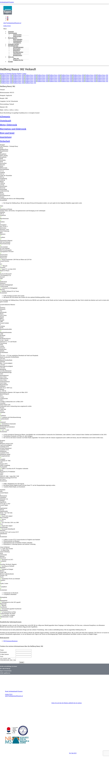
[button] (49, 29)
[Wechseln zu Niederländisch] (7, 17)
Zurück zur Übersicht (5, 73)
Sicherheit (5, 141)
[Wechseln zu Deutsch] (7, 20)
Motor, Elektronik (8, 124)
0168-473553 (7, 26)
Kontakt (10, 61)
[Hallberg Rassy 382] (6, 75)
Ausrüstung (5, 137)
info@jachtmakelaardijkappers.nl (12, 23)
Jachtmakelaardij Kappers (7, 2)
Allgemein (5, 116)
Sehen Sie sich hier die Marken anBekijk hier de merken (66, 703)
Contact (24, 73)
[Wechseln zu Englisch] (7, 18)
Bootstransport (17, 55)
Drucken (14, 73)
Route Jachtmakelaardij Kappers (13, 691)
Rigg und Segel (7, 133)
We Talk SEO (73, 753)
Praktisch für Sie (18, 60)
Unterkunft (5, 120)
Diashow (19, 73)
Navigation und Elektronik (13, 128)
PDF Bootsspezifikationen (10, 641)
